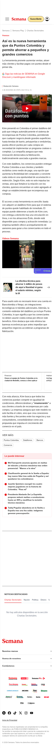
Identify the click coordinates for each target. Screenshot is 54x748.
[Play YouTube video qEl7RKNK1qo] (27, 108)
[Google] (4, 713)
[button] (27, 108)
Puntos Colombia (11, 440)
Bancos (40, 440)
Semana (6, 30)
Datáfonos (27, 440)
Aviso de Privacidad (12, 720)
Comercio (8, 445)
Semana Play (18, 30)
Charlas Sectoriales (35, 30)
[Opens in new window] (9, 713)
